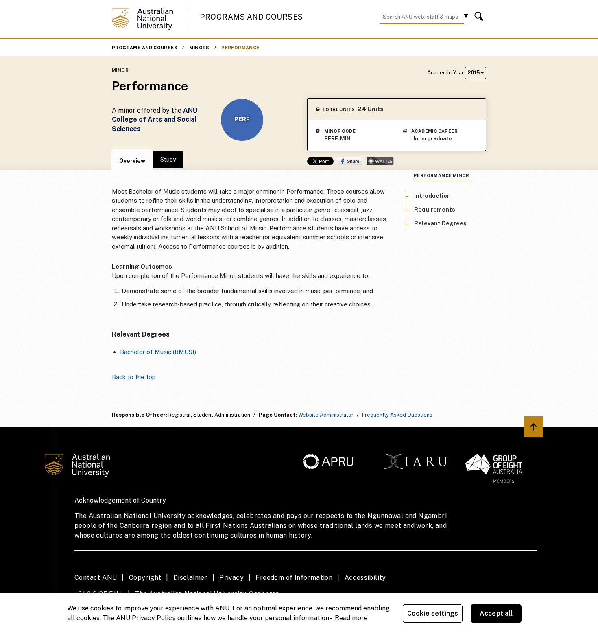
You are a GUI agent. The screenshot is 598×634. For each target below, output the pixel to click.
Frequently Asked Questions (397, 415)
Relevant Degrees (440, 223)
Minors (199, 47)
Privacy (231, 578)
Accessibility (365, 578)
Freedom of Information (293, 578)
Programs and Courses (251, 17)
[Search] (480, 16)
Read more (351, 618)
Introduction (432, 195)
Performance (240, 47)
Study (168, 159)
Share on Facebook (350, 161)
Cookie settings (432, 613)
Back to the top (134, 377)
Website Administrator (326, 415)
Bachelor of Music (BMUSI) (158, 351)
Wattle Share (380, 161)
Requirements (434, 209)
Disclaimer (190, 578)
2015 (474, 73)
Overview (132, 160)
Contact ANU (95, 578)
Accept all (496, 613)
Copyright (145, 578)
